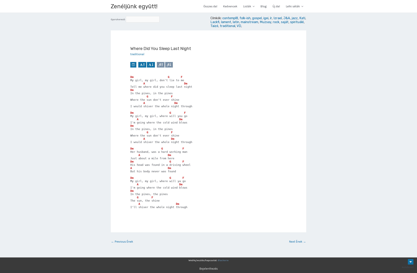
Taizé (214, 26)
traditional (227, 26)
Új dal (276, 6)
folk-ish (245, 18)
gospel (257, 18)
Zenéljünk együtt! (134, 6)
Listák (247, 6)
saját (284, 22)
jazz (295, 18)
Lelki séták (293, 6)
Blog (263, 6)
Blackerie (223, 260)
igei (265, 18)
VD (239, 26)
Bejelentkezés (208, 268)
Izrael (277, 18)
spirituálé (297, 22)
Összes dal (210, 6)
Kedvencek (230, 6)
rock (276, 22)
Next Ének (297, 241)
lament (226, 22)
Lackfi (214, 22)
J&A (286, 18)
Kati (302, 18)
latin (236, 22)
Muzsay (265, 22)
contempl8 (230, 18)
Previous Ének (122, 241)
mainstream (249, 22)
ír (271, 18)
